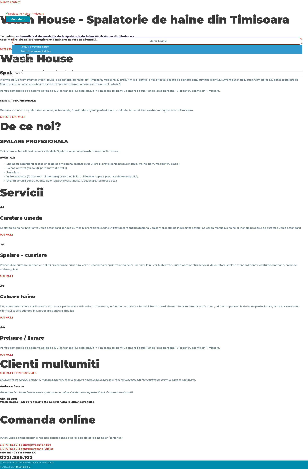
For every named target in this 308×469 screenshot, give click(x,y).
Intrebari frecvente (23, 59)
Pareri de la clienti (23, 55)
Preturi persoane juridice (36, 51)
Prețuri (16, 35)
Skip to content (10, 2)
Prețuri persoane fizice (35, 46)
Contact (17, 64)
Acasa (15, 27)
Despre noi (19, 31)
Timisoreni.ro (22, 467)
